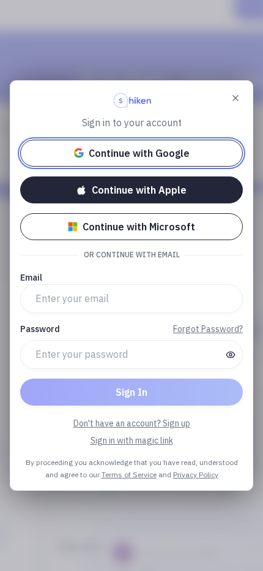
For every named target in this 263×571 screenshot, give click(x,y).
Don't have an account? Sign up (131, 423)
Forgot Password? (208, 329)
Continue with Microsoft (139, 227)
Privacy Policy (195, 474)
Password (40, 329)
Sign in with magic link (132, 440)
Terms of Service (129, 474)
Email (31, 277)
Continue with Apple (139, 190)
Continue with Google (139, 153)
